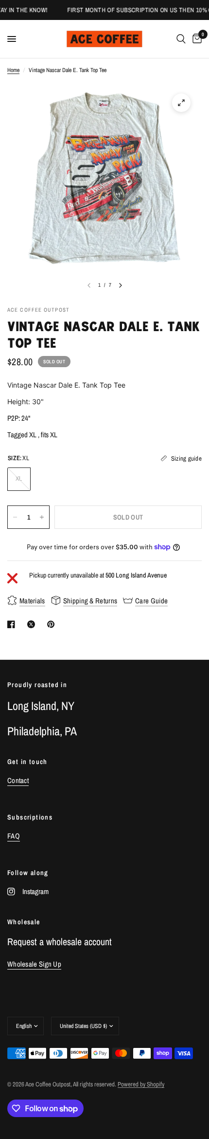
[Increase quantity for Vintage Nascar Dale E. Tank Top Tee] (42, 517)
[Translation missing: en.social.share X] (33, 624)
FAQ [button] (13, 836)
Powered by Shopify (141, 1084)
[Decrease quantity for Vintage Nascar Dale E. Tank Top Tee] (15, 517)
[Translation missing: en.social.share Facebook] (13, 624)
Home (13, 70)
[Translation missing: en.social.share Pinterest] (53, 624)
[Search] (181, 39)
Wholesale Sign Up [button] (34, 964)
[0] (195, 39)
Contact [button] (18, 780)
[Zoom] (181, 102)
